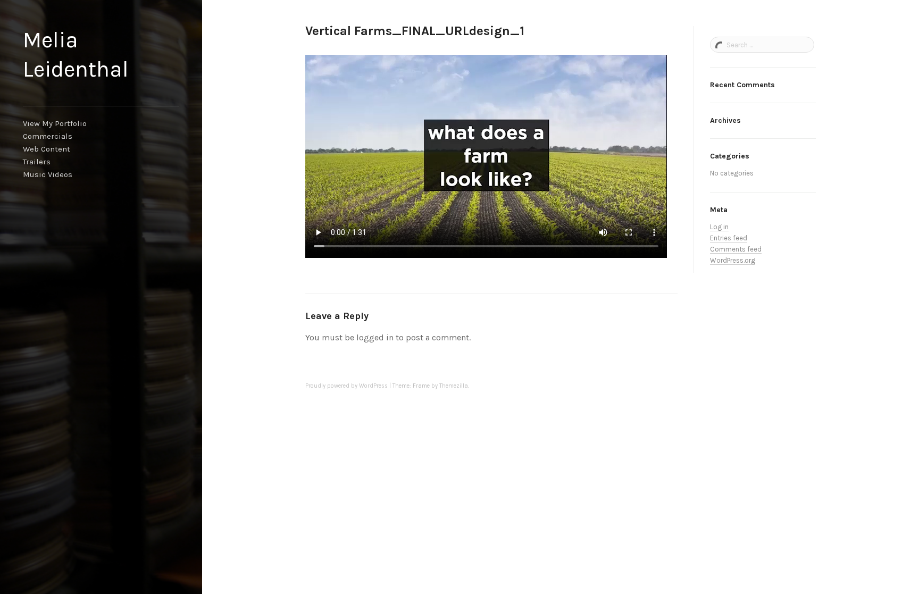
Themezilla (453, 385)
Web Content (46, 149)
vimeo (51, 547)
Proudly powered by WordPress (346, 385)
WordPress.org (732, 260)
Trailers (37, 161)
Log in (719, 227)
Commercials (47, 136)
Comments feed (736, 249)
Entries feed (728, 238)
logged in (375, 337)
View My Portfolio (55, 123)
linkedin (34, 547)
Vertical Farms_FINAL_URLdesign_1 (414, 30)
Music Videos (47, 174)
